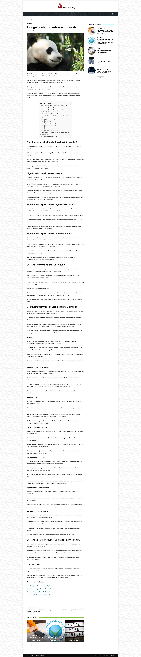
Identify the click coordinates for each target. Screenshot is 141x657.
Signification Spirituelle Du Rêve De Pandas (53, 112)
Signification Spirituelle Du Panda (50, 108)
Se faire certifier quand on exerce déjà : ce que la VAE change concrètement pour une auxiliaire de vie (55, 638)
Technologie (100, 67)
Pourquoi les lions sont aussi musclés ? (40, 595)
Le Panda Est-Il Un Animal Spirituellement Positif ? (55, 132)
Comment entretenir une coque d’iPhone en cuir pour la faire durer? (36, 639)
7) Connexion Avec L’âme (51, 130)
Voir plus (100, 77)
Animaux (33, 19)
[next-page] (31, 645)
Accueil (28, 19)
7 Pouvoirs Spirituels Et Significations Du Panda (54, 116)
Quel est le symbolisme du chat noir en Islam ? (42, 592)
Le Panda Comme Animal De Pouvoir (51, 114)
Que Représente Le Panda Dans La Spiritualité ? (55, 105)
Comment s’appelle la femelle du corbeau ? (41, 589)
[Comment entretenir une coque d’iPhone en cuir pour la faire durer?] (36, 631)
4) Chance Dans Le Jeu (50, 124)
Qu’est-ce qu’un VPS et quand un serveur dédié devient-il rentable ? (104, 71)
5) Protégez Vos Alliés (50, 126)
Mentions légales (110, 655)
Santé (98, 48)
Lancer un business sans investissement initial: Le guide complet (104, 61)
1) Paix (45, 118)
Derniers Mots (45, 134)
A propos (97, 655)
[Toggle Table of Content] (68, 103)
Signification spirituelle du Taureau (73, 610)
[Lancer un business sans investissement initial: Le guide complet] (92, 61)
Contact (103, 655)
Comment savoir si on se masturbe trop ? (74, 639)
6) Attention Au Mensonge (51, 128)
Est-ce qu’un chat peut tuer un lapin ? (40, 586)
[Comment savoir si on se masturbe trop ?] (74, 631)
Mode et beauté (36, 635)
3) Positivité (47, 122)
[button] (112, 14)
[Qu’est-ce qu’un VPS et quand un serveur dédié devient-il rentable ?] (92, 70)
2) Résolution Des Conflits (51, 120)
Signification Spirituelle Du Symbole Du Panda (54, 110)
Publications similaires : (50, 136)
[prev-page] (28, 645)
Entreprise (55, 634)
